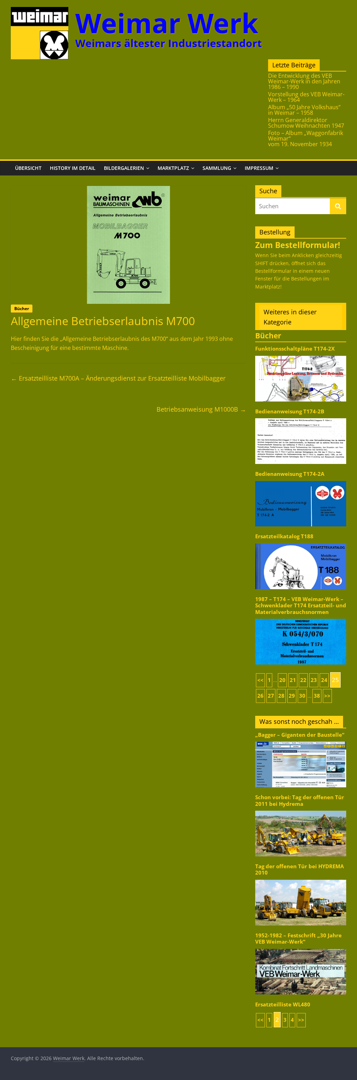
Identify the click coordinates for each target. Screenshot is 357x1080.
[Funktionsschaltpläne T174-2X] (301, 355)
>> (327, 695)
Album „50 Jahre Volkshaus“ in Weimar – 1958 (304, 110)
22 (303, 680)
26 (260, 695)
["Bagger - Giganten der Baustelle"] (301, 741)
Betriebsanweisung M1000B (201, 409)
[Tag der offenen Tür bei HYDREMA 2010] (301, 879)
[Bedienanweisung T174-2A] (301, 480)
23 (314, 680)
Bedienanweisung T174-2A (289, 474)
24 (324, 680)
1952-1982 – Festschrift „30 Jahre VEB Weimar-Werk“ (298, 938)
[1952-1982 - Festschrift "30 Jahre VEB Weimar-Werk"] (301, 948)
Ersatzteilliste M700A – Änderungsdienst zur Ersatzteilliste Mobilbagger (118, 378)
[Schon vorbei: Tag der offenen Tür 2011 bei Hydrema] (301, 810)
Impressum (259, 168)
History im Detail (73, 168)
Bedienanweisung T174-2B (289, 411)
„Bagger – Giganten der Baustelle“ (299, 734)
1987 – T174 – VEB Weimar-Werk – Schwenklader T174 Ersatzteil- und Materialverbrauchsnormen (300, 605)
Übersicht (28, 168)
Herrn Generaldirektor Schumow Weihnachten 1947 (306, 122)
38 (317, 695)
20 (282, 680)
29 (292, 695)
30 (302, 695)
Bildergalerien (124, 168)
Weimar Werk (166, 23)
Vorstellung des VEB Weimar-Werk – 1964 (306, 97)
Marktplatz (173, 168)
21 (293, 680)
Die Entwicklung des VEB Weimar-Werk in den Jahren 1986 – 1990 (304, 81)
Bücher (21, 309)
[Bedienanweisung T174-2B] (301, 417)
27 (271, 695)
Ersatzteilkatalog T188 (284, 536)
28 (281, 695)
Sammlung (217, 168)
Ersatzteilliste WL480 (282, 1004)
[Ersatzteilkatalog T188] (301, 543)
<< (260, 680)
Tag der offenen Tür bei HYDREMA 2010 (299, 869)
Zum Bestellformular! (297, 244)
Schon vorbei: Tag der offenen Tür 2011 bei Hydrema (299, 800)
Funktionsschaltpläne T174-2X (295, 348)
